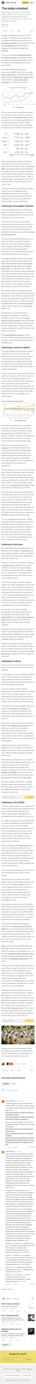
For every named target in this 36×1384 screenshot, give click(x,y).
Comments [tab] (6, 1084)
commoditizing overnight (19, 485)
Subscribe (25, 2)
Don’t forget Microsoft (10, 1315)
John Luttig (4, 24)
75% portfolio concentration (18, 958)
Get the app (27, 1375)
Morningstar (20, 107)
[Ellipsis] (33, 1100)
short (17, 551)
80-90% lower (9, 45)
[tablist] (9, 1084)
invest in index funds (8, 75)
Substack (9, 1380)
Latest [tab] (8, 1298)
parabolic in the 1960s (9, 772)
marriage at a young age (18, 708)
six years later (6, 777)
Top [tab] (4, 1298)
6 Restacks (24, 1064)
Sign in (32, 2)
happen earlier (6, 617)
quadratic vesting (9, 565)
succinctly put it (17, 1008)
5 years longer (26, 777)
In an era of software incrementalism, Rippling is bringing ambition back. (13, 1334)
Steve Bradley (10, 1151)
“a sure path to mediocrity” (16, 41)
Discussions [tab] (15, 1298)
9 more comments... (7, 1289)
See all (5, 1345)
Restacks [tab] (13, 1084)
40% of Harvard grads (19, 725)
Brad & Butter (10, 1101)
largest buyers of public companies (15, 319)
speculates (5, 448)
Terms (23, 1369)
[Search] (33, 1299)
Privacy (18, 1369)
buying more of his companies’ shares (21, 953)
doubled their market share (22, 77)
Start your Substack (13, 1375)
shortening (25, 551)
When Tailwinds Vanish (10, 1304)
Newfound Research (20, 420)
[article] (18, 1307)
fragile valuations (24, 845)
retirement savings (26, 303)
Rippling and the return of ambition (11, 1330)
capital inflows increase (14, 335)
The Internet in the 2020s (9, 1306)
